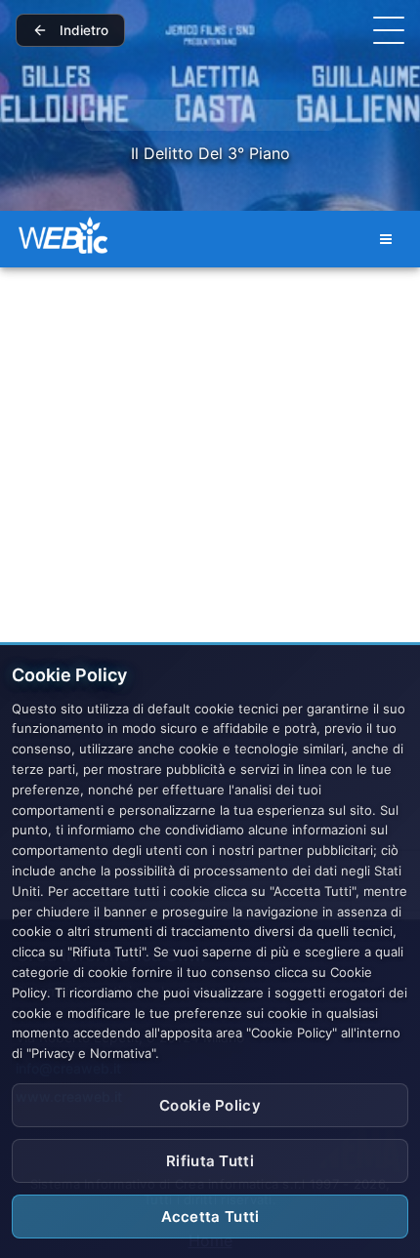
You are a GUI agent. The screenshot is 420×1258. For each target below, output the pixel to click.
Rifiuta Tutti (210, 1161)
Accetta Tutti (210, 1216)
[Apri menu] (388, 30)
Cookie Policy (210, 1105)
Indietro (84, 30)
